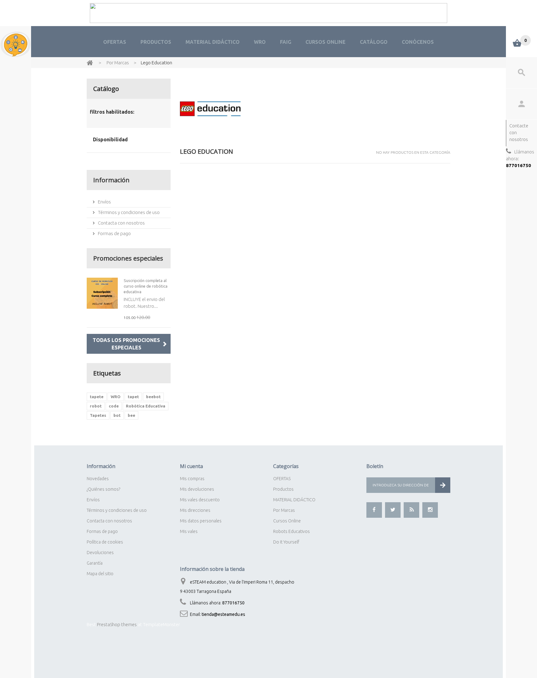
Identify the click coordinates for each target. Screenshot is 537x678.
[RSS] (411, 510)
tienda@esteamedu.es (223, 614)
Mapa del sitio (100, 573)
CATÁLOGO (374, 42)
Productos (283, 489)
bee (131, 415)
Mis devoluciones (197, 489)
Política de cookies (105, 541)
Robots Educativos (291, 531)
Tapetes (98, 415)
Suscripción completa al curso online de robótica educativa (146, 286)
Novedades (98, 478)
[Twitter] (393, 510)
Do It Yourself (286, 541)
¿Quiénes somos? (103, 489)
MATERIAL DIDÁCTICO (213, 42)
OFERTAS (114, 42)
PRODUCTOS (155, 42)
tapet (133, 396)
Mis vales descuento (200, 499)
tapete (96, 396)
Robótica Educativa (145, 406)
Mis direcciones (195, 510)
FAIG (285, 42)
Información (111, 180)
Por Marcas (284, 510)
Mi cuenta (191, 466)
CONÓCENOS (418, 42)
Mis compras (192, 478)
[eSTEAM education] (15, 44)
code (114, 406)
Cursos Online (287, 520)
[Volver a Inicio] (90, 62)
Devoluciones (100, 552)
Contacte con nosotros (518, 132)
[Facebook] (374, 510)
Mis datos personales (201, 520)
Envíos (104, 201)
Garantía (95, 563)
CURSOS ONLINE (325, 42)
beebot (153, 396)
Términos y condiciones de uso (128, 212)
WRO (260, 42)
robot (96, 406)
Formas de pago (114, 233)
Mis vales (189, 531)
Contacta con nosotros (121, 222)
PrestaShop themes (117, 624)
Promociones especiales (128, 258)
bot (117, 415)
